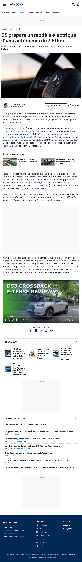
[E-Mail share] (51, 330)
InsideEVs (55, 12)
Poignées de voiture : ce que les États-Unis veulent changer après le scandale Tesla (39, 431)
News (14, 456)
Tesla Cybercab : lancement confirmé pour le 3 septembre (28, 453)
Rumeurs (16, 463)
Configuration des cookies (49, 555)
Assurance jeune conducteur (13, 530)
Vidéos (31, 12)
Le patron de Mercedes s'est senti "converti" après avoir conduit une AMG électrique (39, 467)
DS (11, 29)
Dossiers (21, 12)
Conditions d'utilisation (67, 555)
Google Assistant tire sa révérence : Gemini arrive (25, 424)
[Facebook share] (30, 330)
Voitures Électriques (20, 441)
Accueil (4, 29)
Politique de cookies (32, 555)
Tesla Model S (42, 185)
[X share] (36, 330)
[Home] (15, 4)
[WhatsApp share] (46, 330)
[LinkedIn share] (41, 330)
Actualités (6, 12)
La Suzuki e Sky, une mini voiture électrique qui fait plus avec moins (32, 439)
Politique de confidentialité (15, 555)
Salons (47, 12)
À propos (66, 521)
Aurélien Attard (20, 104)
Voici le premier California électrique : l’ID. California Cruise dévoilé (32, 446)
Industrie (16, 470)
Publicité (66, 525)
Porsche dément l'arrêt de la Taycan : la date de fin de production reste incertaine (38, 460)
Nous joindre (68, 529)
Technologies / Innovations (23, 427)
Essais (13, 12)
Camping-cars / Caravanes (22, 448)
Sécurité (16, 434)
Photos (39, 12)
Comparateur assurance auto (14, 536)
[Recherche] (73, 4)
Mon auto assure (9, 533)
